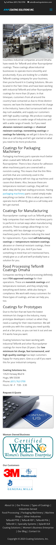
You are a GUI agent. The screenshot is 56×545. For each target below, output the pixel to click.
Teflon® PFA (42, 520)
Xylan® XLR (44, 523)
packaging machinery (14, 193)
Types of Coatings (41, 505)
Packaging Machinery (32, 512)
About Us (9, 505)
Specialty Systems (27, 523)
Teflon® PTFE (12, 520)
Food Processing (10, 512)
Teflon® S (11, 523)
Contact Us (34, 531)
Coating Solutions (12, 527)
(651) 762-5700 (18, 381)
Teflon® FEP (28, 520)
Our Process (23, 505)
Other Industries (32, 516)
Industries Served (28, 508)
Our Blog (22, 531)
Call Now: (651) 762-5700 (15, 2)
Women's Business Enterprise (38, 527)
